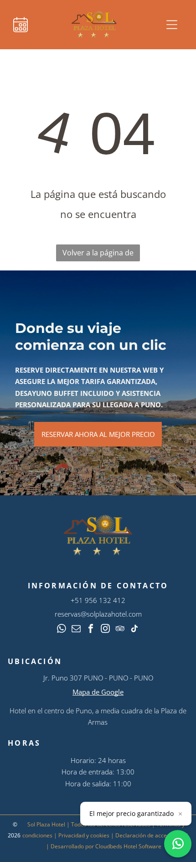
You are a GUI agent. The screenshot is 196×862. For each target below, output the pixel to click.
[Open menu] (171, 24)
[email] (76, 630)
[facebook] (91, 630)
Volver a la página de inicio (98, 254)
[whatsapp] (61, 630)
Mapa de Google (98, 691)
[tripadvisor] (120, 630)
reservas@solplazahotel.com (98, 613)
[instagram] (105, 630)
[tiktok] (134, 630)
